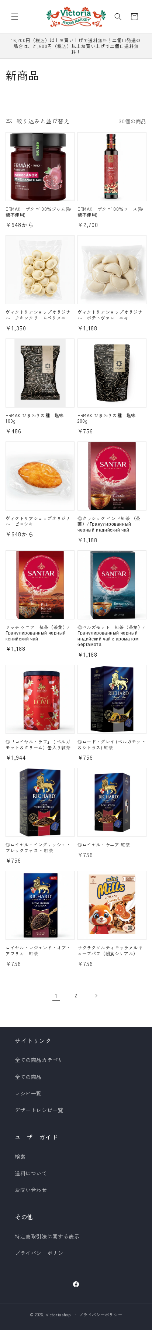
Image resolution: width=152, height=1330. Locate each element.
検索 (20, 1156)
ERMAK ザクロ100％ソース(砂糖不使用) (110, 211)
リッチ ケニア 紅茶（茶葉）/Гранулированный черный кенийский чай (38, 633)
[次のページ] (96, 995)
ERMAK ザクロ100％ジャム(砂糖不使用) (39, 211)
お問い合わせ (31, 1189)
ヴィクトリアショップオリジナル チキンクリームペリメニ (38, 314)
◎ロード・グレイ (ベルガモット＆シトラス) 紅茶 (111, 744)
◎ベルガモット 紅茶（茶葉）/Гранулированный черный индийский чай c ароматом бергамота (111, 635)
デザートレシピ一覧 (39, 1110)
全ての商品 (28, 1076)
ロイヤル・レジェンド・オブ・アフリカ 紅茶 (38, 950)
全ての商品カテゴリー (42, 1059)
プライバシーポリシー (42, 1253)
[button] (15, 16)
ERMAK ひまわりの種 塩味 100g (37, 418)
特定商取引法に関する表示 (47, 1236)
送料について (31, 1173)
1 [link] (56, 995)
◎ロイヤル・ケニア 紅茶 (103, 845)
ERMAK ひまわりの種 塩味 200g (109, 418)
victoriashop (58, 1314)
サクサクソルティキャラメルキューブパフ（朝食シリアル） (109, 950)
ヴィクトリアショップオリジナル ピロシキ (38, 521)
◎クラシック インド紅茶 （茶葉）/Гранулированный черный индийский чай (109, 524)
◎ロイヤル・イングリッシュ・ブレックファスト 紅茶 (38, 847)
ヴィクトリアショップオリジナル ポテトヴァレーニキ (109, 314)
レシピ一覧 (28, 1093)
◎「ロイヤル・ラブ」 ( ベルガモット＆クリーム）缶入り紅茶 (38, 744)
